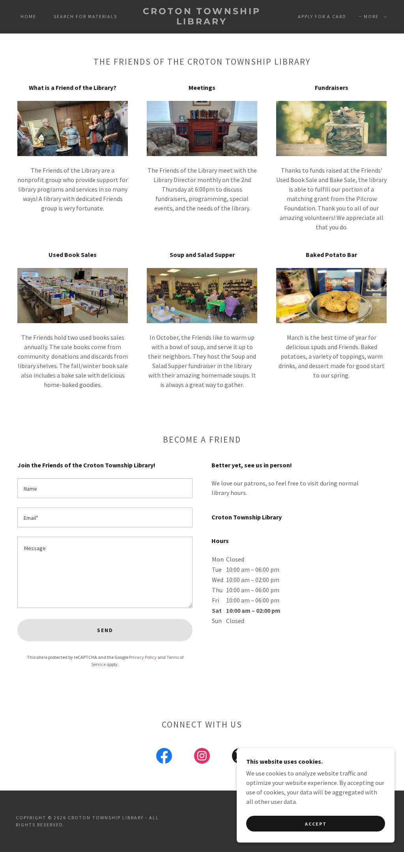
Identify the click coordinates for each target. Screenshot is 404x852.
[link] (202, 22)
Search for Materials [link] (85, 16)
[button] (373, 16)
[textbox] (105, 488)
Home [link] (28, 16)
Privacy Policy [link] (143, 657)
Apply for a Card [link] (322, 16)
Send (105, 630)
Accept (316, 824)
